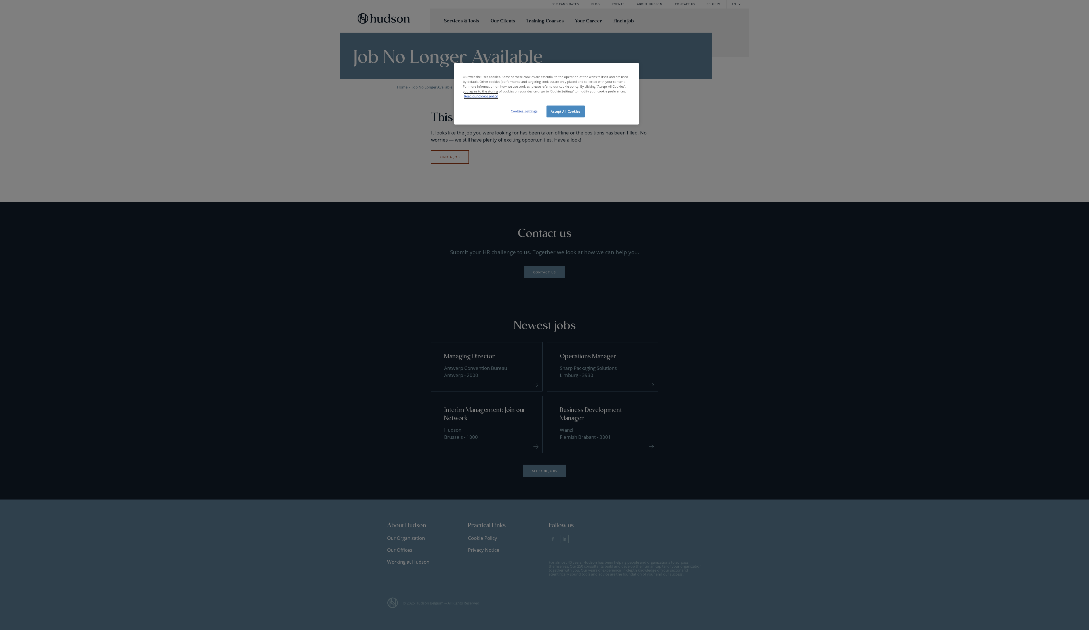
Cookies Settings (524, 111)
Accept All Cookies (565, 111)
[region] (546, 94)
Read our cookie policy (481, 96)
